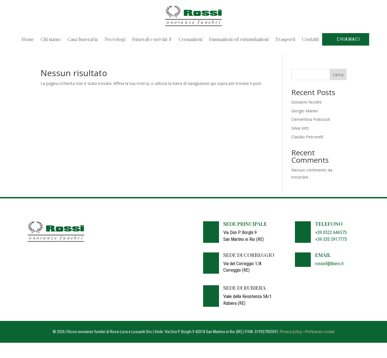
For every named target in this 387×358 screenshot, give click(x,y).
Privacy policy (291, 331)
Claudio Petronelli (307, 137)
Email (323, 255)
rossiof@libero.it (329, 263)
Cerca (338, 74)
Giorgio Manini (304, 110)
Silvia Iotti (300, 128)
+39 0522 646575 (331, 232)
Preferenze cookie (320, 331)
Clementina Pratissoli (310, 119)
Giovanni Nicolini (306, 102)
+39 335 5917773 (331, 239)
